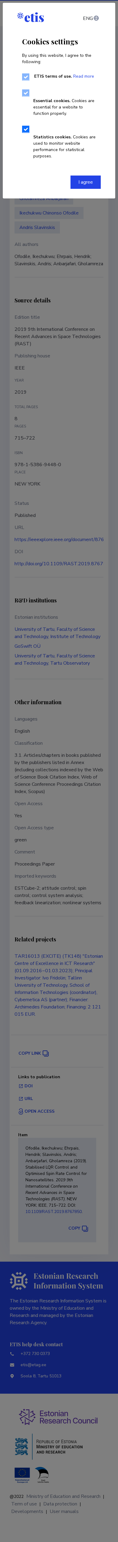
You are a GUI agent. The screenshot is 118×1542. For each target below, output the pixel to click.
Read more (83, 76)
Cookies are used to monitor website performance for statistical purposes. (64, 146)
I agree (85, 182)
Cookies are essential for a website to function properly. (63, 107)
